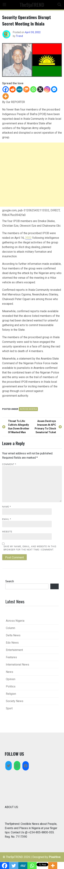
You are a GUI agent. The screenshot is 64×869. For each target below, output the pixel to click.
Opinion (10, 679)
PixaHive (55, 857)
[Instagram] (47, 89)
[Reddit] (12, 89)
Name (6, 507)
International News (17, 664)
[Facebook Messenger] (54, 89)
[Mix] (26, 89)
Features (11, 657)
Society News (14, 701)
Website (7, 531)
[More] (5, 96)
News (9, 672)
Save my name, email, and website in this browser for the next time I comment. (30, 548)
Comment (9, 464)
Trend (19, 36)
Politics (10, 686)
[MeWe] (19, 89)
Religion (11, 693)
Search (9, 581)
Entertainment (14, 650)
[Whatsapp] (33, 89)
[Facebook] (5, 89)
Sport (9, 708)
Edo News (12, 642)
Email (6, 519)
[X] (40, 89)
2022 (28, 237)
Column (10, 628)
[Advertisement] (32, 175)
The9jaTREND (32, 4)
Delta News (13, 635)
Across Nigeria (28, 409)
